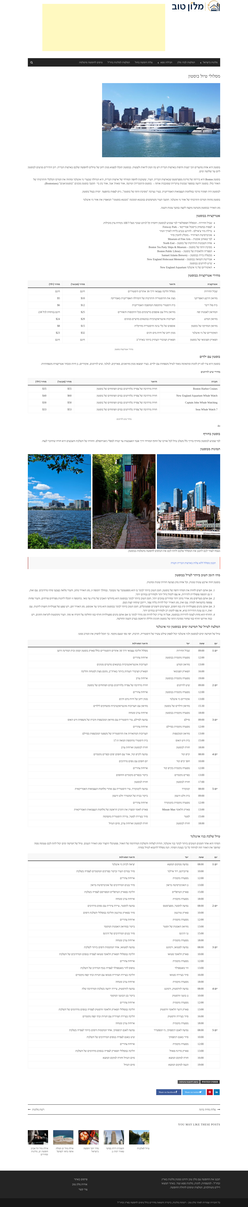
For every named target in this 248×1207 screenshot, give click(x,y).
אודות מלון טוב (79, 1184)
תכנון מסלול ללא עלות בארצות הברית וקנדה (193, 563)
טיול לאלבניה (143, 1148)
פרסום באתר (80, 1179)
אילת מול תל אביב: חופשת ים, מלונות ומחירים (39, 1151)
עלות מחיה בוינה (207, 1109)
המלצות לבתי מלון (186, 62)
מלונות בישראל (210, 62)
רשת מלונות (38, 1109)
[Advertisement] (103, 27)
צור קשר (83, 1189)
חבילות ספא (166, 62)
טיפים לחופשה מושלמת (91, 62)
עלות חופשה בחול (144, 62)
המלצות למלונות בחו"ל (119, 62)
